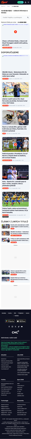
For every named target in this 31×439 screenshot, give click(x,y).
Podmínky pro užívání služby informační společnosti (15, 428)
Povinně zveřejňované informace (15, 435)
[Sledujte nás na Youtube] (22, 326)
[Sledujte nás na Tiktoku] (19, 326)
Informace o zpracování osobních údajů (13, 430)
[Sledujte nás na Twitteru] (15, 326)
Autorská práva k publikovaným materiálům (15, 426)
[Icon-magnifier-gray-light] (28, 17)
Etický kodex (26, 433)
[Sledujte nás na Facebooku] (9, 326)
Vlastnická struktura (20, 431)
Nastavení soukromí (11, 431)
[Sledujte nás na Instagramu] (12, 326)
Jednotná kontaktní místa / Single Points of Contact (12, 433)
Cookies (23, 430)
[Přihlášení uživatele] (25, 2)
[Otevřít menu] (28, 2)
